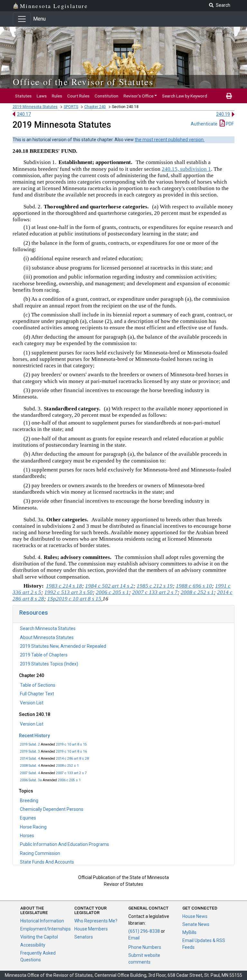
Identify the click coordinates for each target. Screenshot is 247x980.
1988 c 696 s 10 (194, 586)
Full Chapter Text (37, 693)
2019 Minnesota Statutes (35, 107)
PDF (229, 123)
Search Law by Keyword (184, 95)
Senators (83, 936)
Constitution (106, 95)
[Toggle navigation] (22, 19)
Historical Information (42, 920)
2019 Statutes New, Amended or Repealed (63, 646)
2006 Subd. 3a (31, 780)
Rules (57, 95)
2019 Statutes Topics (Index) (49, 663)
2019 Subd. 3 (30, 751)
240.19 (223, 114)
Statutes (23, 95)
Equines (28, 817)
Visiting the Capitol (39, 936)
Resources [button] (33, 612)
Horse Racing (33, 826)
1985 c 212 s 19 (155, 586)
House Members (91, 928)
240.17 (24, 114)
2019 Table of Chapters (44, 654)
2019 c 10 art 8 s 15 (71, 744)
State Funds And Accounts (47, 862)
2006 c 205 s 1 (69, 780)
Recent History (34, 735)
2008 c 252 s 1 (67, 766)
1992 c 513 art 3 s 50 (68, 592)
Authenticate (204, 123)
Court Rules (78, 95)
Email (134, 937)
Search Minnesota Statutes (48, 628)
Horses (27, 835)
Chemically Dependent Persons (51, 809)
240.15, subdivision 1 (186, 169)
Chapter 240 (95, 107)
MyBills (189, 932)
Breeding (29, 800)
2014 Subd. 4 (30, 758)
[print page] (229, 96)
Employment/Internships (45, 928)
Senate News (195, 924)
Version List (31, 702)
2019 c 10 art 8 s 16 (71, 751)
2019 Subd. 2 (30, 744)
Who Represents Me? (95, 920)
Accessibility (32, 945)
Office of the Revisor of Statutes (83, 82)
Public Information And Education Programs (64, 844)
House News (194, 916)
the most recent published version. (170, 139)
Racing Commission (40, 853)
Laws (42, 95)
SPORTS (71, 107)
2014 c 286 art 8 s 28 (72, 758)
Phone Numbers (144, 947)
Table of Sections (37, 685)
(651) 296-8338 (144, 931)
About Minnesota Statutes (47, 637)
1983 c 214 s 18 (64, 586)
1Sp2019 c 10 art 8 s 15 (74, 599)
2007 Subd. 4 (30, 773)
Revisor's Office (138, 95)
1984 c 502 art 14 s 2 (109, 586)
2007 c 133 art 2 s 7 (71, 773)
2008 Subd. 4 (30, 766)
